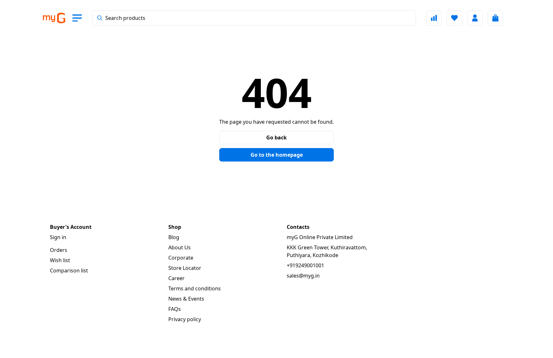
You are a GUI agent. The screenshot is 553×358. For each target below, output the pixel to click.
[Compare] (434, 18)
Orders (58, 250)
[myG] (54, 18)
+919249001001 (305, 265)
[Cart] (495, 18)
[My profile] (475, 18)
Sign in (58, 237)
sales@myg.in (303, 275)
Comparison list (69, 270)
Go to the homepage (277, 154)
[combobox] (254, 18)
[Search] (100, 18)
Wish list (60, 260)
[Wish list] (454, 18)
